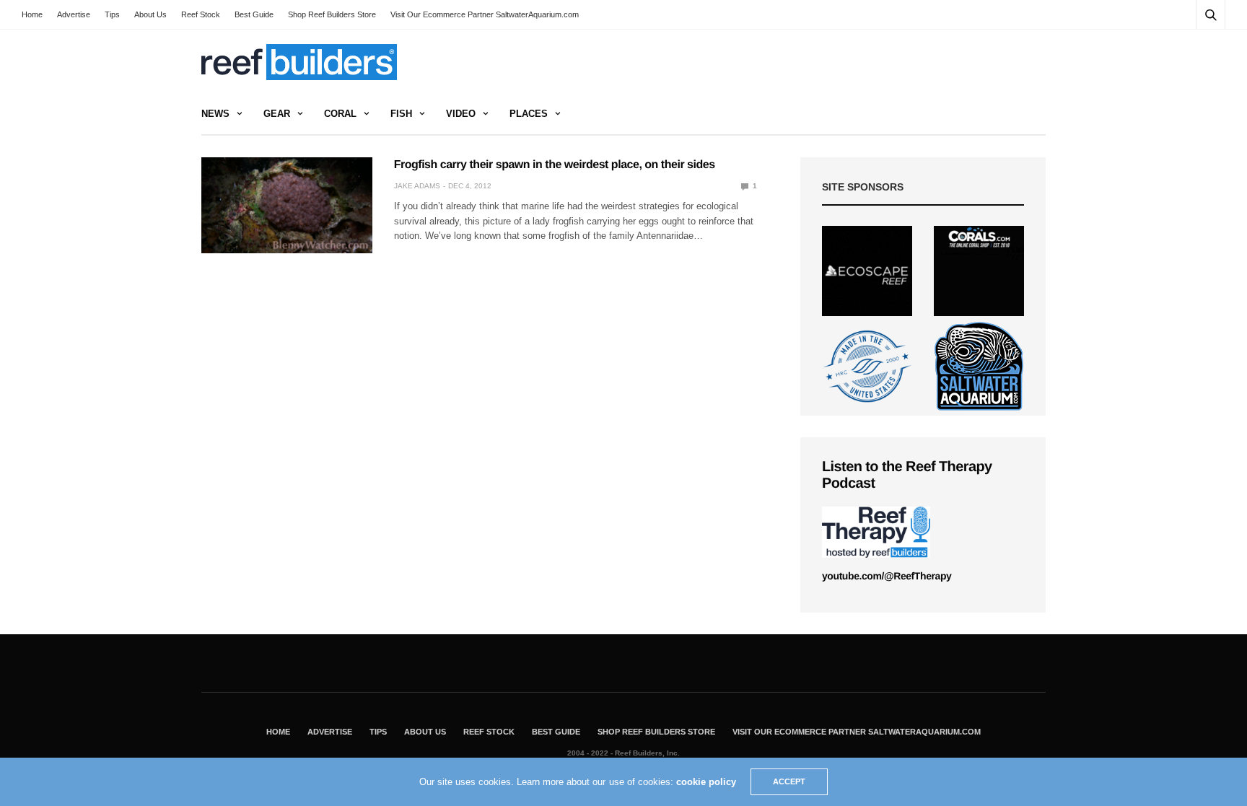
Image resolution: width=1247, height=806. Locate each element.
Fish (401, 113)
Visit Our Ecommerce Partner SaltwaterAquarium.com (484, 14)
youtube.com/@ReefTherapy (886, 576)
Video (461, 113)
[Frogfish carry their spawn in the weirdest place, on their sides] (286, 205)
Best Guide (254, 14)
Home (32, 14)
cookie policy (706, 781)
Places (528, 113)
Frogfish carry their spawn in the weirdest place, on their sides (554, 165)
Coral (340, 113)
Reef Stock (200, 14)
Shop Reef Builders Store (332, 14)
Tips (112, 14)
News (215, 113)
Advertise (73, 14)
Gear (276, 113)
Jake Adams (417, 186)
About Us (150, 14)
